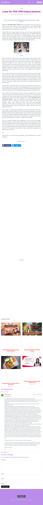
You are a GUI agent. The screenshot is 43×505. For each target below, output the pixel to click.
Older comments (4, 391)
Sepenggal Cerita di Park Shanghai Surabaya (30, 241)
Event (22, 8)
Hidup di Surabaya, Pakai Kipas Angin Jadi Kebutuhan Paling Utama (16, 257)
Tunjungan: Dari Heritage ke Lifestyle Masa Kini (30, 256)
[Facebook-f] (37, 2)
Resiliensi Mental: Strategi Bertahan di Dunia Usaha (30, 248)
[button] (29, 2)
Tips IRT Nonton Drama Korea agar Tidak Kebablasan (15, 241)
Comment (3, 459)
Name (2, 473)
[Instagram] (41, 2)
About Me (21, 180)
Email (2, 478)
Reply (5, 449)
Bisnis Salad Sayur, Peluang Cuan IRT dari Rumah (16, 248)
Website (2, 483)
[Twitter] (39, 2)
